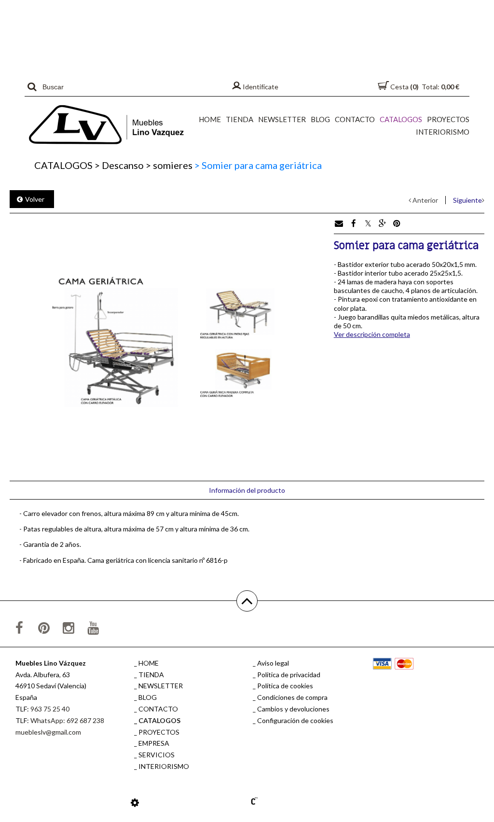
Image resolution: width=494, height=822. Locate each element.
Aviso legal (273, 663)
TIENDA (239, 119)
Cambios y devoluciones (293, 709)
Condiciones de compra (292, 697)
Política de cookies (285, 686)
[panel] (134, 802)
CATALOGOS (401, 119)
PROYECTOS (448, 119)
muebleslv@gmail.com (48, 732)
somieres (169, 165)
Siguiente (467, 200)
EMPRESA (153, 743)
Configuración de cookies (295, 720)
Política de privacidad (288, 674)
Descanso (119, 165)
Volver (34, 199)
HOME (210, 119)
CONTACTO (355, 119)
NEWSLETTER (282, 119)
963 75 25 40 (49, 709)
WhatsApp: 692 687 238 (67, 720)
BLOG (320, 119)
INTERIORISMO (442, 131)
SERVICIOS (156, 755)
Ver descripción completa (372, 334)
